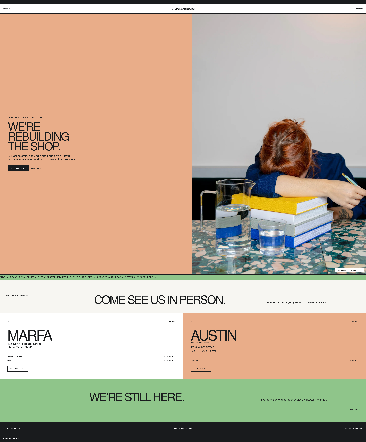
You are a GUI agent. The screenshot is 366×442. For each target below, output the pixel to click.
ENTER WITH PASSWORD (12, 438)
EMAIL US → (36, 168)
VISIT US (7, 9)
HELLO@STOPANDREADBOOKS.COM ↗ (347, 406)
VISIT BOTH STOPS (18, 168)
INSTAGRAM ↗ (355, 409)
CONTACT (359, 9)
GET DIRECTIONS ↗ (17, 368)
